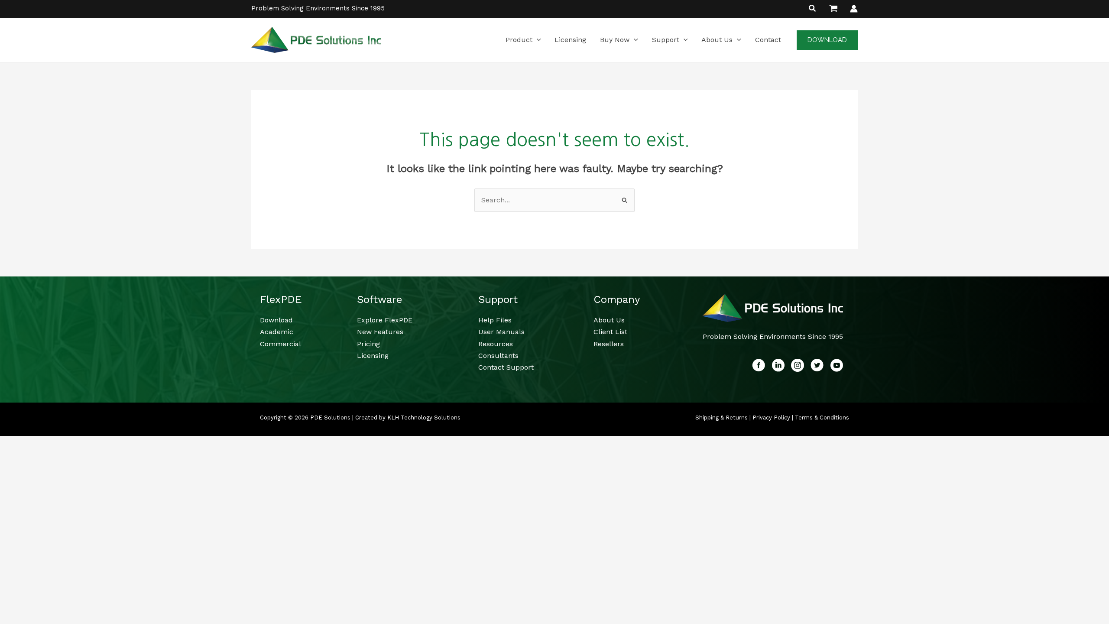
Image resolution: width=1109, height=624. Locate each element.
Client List (610, 332)
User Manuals (501, 332)
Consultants (498, 355)
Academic (276, 332)
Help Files (495, 320)
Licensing (373, 355)
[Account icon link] (854, 9)
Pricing (368, 344)
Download (276, 320)
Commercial (280, 344)
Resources (495, 344)
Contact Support (506, 367)
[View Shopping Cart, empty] (833, 8)
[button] (813, 9)
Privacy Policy (771, 417)
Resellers (608, 344)
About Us (609, 320)
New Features (380, 332)
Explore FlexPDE (384, 320)
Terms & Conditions (822, 417)
